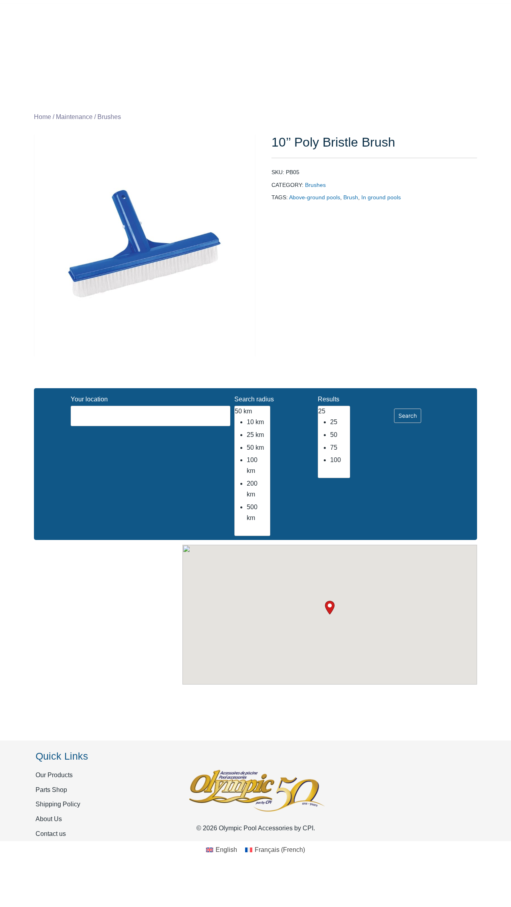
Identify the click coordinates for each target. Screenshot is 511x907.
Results (328, 399)
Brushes (109, 116)
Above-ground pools (314, 197)
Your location (89, 399)
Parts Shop (51, 789)
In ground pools (381, 197)
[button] (330, 608)
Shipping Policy (58, 804)
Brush (350, 197)
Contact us (51, 833)
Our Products (54, 775)
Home (42, 116)
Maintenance (74, 116)
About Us (49, 819)
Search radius (254, 399)
